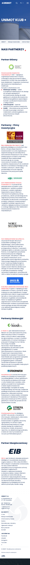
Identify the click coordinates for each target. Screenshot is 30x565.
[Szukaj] (17, 3)
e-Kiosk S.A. (5, 331)
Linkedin (3, 538)
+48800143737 (5, 507)
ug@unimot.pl (5, 508)
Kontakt (3, 530)
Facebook (4, 536)
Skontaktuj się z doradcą (8, 523)
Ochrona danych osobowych (8, 552)
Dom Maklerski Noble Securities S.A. (12, 239)
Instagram (4, 540)
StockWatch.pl (6, 375)
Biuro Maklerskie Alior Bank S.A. (11, 145)
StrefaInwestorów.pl (8, 413)
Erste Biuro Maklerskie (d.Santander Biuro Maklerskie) (14, 288)
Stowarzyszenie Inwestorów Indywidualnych (10, 74)
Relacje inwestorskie (14, 42)
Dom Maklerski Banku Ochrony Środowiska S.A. (11, 184)
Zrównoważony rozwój (7, 519)
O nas (3, 514)
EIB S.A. (3, 458)
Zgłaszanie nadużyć (7, 525)
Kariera (3, 521)
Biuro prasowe (5, 527)
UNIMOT (3, 42)
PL (21, 3)
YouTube (4, 542)
